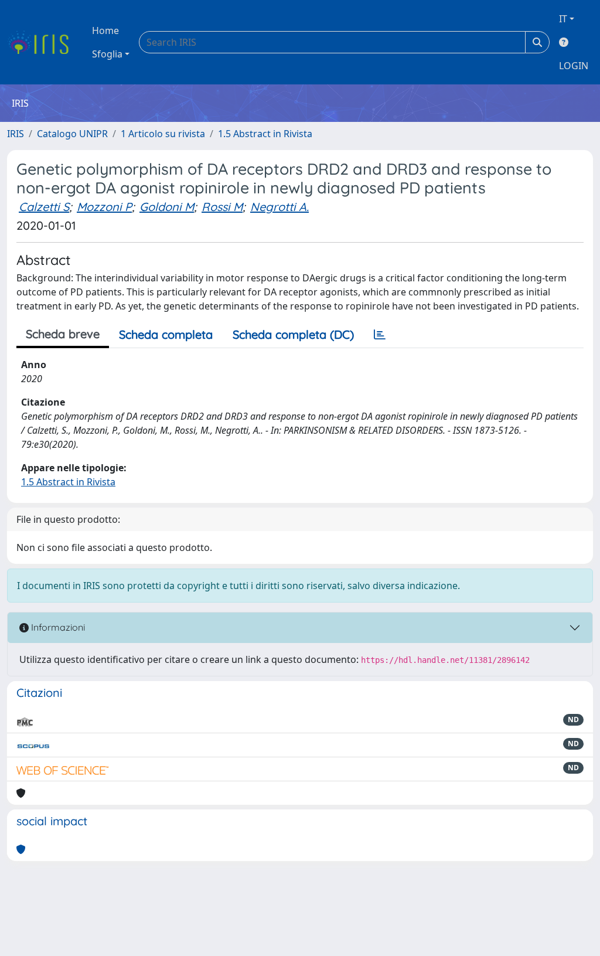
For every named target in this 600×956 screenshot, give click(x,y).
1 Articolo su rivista (163, 133)
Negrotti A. (279, 206)
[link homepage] (42, 42)
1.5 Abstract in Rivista (265, 133)
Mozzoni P (104, 206)
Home (105, 30)
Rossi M (222, 206)
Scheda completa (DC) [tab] (293, 334)
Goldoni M (166, 206)
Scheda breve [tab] (63, 333)
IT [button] (563, 18)
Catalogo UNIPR (72, 133)
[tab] (380, 334)
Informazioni (57, 627)
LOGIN (573, 65)
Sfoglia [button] (107, 53)
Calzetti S (44, 206)
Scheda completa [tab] (166, 334)
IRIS (15, 133)
